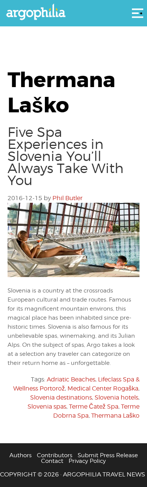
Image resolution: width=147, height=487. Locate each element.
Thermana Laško (115, 415)
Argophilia (73, 12)
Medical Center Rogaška (102, 388)
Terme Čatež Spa (93, 406)
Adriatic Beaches (71, 379)
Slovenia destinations (61, 397)
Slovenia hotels (116, 397)
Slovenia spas (47, 406)
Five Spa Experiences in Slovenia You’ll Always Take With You (66, 156)
